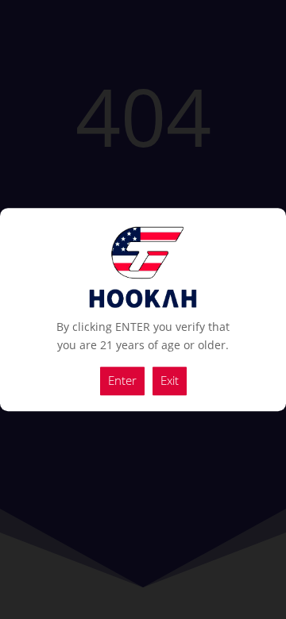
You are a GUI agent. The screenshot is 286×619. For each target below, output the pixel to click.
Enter (122, 380)
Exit (169, 380)
